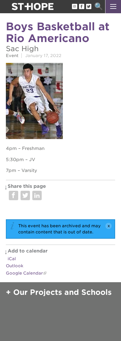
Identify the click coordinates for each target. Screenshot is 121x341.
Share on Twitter (25, 195)
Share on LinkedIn (37, 195)
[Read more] (60, 102)
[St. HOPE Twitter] (88, 7)
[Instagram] (74, 7)
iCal (12, 258)
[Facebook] (81, 7)
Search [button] (98, 6)
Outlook (14, 265)
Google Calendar (24, 273)
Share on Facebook (13, 195)
